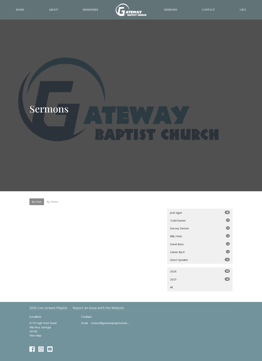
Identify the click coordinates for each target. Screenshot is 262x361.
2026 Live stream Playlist (48, 308)
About (53, 9)
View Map (35, 335)
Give (243, 9)
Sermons (170, 9)
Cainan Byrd (199, 252)
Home (20, 9)
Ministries (90, 9)
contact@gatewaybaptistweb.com (110, 323)
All (171, 287)
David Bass (199, 244)
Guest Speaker (199, 260)
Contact (208, 9)
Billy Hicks (199, 236)
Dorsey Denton (199, 228)
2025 (199, 279)
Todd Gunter (199, 220)
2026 (199, 271)
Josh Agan (199, 212)
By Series (52, 201)
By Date (37, 201)
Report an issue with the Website (98, 308)
